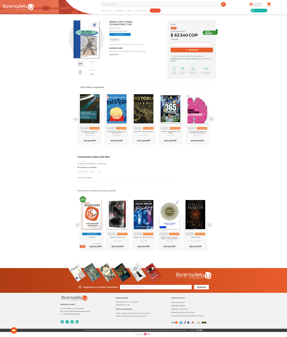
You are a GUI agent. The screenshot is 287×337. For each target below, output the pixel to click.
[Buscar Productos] (223, 4)
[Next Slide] (211, 117)
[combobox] (163, 4)
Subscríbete (155, 10)
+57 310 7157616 (260, 10)
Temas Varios (114, 39)
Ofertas (129, 10)
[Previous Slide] (75, 117)
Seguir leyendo (113, 54)
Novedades (119, 10)
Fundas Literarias (141, 10)
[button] (127, 167)
